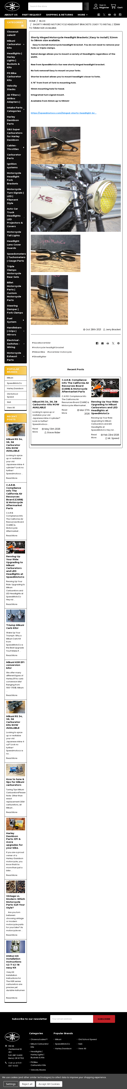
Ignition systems (12, 165)
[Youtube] (109, 14)
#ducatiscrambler (41, 342)
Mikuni (10, 377)
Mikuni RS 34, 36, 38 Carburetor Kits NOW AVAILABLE (14, 445)
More (81, 14)
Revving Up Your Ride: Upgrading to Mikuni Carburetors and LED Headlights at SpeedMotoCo (15, 566)
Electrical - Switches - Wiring (13, 344)
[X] (104, 14)
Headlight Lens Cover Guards (14, 244)
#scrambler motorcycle (59, 351)
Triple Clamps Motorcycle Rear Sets (14, 271)
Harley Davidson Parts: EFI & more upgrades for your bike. (14, 840)
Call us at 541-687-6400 (15, 1064)
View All (11, 407)
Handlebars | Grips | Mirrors (14, 331)
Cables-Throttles (13, 147)
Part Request (31, 14)
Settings (11, 1084)
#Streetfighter (39, 356)
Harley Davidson (15, 388)
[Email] (102, 343)
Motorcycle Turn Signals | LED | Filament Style (15, 196)
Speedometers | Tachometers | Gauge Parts (16, 257)
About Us (11, 14)
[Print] (107, 343)
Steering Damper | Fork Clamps (15, 309)
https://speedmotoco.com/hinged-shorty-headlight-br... (63, 113)
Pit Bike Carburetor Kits (14, 77)
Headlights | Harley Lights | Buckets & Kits (14, 60)
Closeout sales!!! (12, 33)
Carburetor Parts (14, 156)
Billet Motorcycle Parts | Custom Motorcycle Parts (14, 291)
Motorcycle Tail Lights (14, 233)
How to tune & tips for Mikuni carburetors (15, 782)
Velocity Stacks (12, 87)
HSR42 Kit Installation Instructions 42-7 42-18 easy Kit (13, 961)
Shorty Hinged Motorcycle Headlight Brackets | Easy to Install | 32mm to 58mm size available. (74, 39)
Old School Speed (12, 395)
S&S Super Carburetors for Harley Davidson (14, 134)
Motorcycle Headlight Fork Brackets (14, 178)
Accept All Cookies (49, 1084)
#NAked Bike (38, 351)
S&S (9, 402)
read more (11, 478)
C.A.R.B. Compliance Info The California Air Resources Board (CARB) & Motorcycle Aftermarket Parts (14, 496)
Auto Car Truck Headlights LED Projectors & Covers (15, 217)
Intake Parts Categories (14, 109)
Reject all (27, 1084)
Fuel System (11, 320)
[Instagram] (120, 14)
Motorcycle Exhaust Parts (14, 356)
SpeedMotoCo (14, 383)
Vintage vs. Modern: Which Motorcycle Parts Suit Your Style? (15, 902)
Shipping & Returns (59, 14)
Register (104, 7)
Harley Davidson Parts (13, 120)
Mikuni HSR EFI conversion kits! (15, 665)
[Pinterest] (115, 14)
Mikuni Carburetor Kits (14, 44)
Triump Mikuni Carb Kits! (15, 626)
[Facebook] (98, 14)
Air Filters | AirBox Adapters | (13, 98)
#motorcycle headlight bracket (48, 347)
